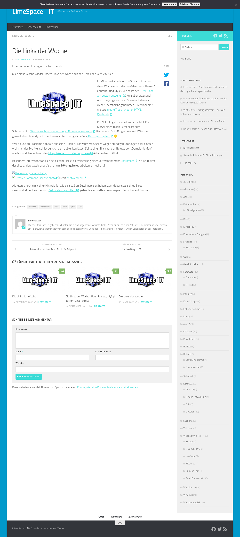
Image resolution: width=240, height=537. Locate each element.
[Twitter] (221, 36)
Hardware (188, 271)
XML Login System (98, 136)
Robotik (187, 354)
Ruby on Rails (192, 471)
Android (190, 389)
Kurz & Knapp (190, 301)
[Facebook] (215, 36)
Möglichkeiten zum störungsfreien (69, 153)
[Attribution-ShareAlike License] (30, 178)
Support (187, 420)
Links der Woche (23, 35)
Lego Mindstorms (195, 359)
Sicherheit (188, 376)
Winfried (187, 110)
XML (80, 207)
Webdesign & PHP (192, 435)
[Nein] (236, 4)
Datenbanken (190, 204)
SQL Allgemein (193, 210)
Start (101, 516)
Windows (188, 495)
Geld (185, 256)
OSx (188, 404)
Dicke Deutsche (191, 147)
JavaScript (191, 456)
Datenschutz (34, 26)
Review (187, 346)
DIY (185, 219)
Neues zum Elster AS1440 (212, 121)
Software (188, 383)
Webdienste (189, 487)
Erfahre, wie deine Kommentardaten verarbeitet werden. (107, 387)
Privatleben (189, 339)
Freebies (187, 241)
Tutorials (187, 428)
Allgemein (188, 189)
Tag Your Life (190, 162)
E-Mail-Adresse (103, 351)
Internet (187, 294)
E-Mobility (188, 226)
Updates (190, 411)
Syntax (72, 207)
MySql (64, 207)
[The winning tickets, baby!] (29, 173)
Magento (190, 463)
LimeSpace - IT (33, 11)
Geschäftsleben (191, 264)
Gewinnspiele (45, 207)
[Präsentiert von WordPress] (28, 528)
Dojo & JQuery (193, 448)
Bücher (189, 441)
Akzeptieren (169, 4)
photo (52, 178)
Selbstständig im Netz (62, 190)
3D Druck (188, 181)
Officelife (187, 331)
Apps (186, 196)
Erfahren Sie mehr (189, 4)
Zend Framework (194, 478)
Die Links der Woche (24, 296)
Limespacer (23, 59)
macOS (187, 324)
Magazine (191, 247)
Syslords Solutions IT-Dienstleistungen (203, 155)
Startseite (17, 26)
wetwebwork (75, 178)
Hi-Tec (189, 284)
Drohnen (190, 277)
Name (19, 351)
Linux (186, 316)
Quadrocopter (193, 367)
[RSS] (226, 36)
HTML (56, 207)
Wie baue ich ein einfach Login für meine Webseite (61, 131)
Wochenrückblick (191, 502)
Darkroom (128, 161)
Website (20, 363)
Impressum (52, 26)
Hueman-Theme (56, 528)
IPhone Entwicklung (196, 396)
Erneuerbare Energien (194, 234)
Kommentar (22, 329)
